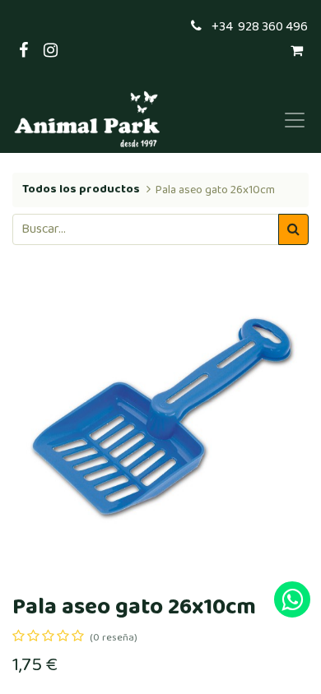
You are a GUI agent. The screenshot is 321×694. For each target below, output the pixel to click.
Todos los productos (81, 189)
